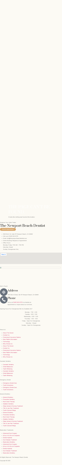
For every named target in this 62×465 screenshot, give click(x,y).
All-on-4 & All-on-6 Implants (11, 435)
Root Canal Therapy (9, 401)
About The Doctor (8, 333)
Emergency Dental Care (10, 383)
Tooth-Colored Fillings (9, 410)
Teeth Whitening (7, 369)
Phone (12, 298)
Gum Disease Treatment (10, 440)
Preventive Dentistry (9, 399)
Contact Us (6, 335)
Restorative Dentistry (9, 442)
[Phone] (4, 300)
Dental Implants (7, 437)
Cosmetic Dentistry (8, 364)
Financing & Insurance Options (12, 337)
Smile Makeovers (8, 366)
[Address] (4, 292)
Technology (6, 341)
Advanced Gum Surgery (10, 433)
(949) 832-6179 (18, 302)
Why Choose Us (7, 344)
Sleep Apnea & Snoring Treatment (13, 406)
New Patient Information (10, 339)
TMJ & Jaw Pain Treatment (11, 408)
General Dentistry (8, 397)
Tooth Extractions (8, 385)
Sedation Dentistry (8, 404)
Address (13, 290)
